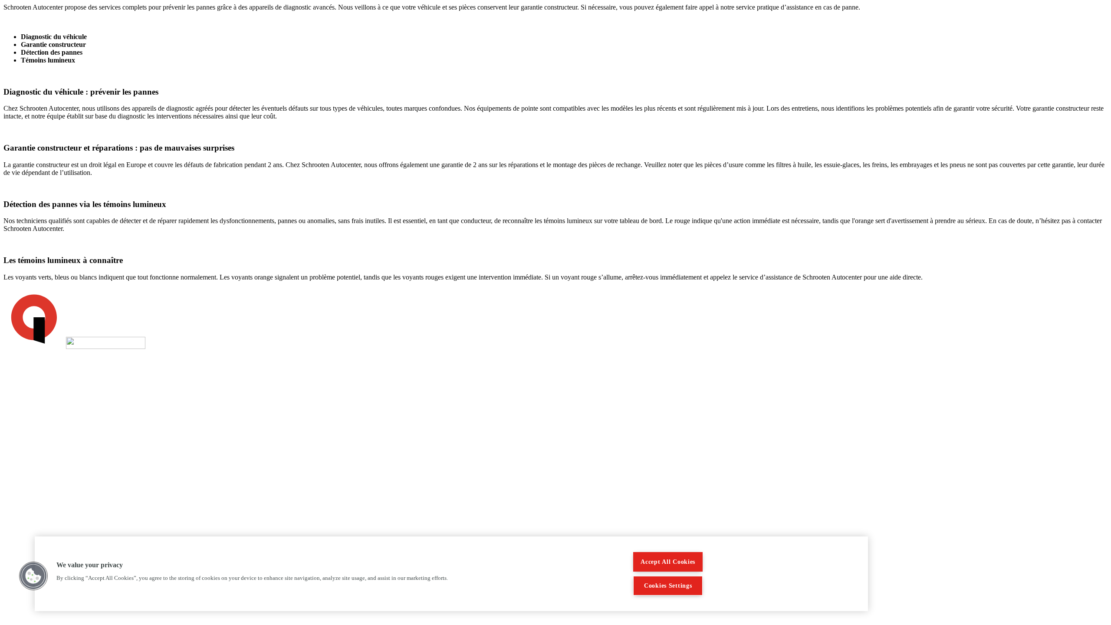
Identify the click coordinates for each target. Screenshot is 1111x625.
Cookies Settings (668, 585)
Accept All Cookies (668, 561)
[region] (451, 573)
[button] (33, 576)
